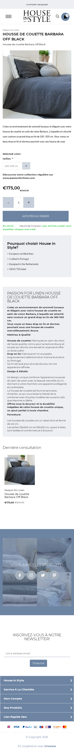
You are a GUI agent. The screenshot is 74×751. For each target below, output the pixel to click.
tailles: (8, 158)
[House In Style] (37, 15)
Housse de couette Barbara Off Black (24, 44)
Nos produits (13, 707)
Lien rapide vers (15, 716)
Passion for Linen (11, 30)
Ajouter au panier (35, 216)
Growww (50, 746)
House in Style (14, 680)
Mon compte (13, 698)
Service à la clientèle (19, 689)
